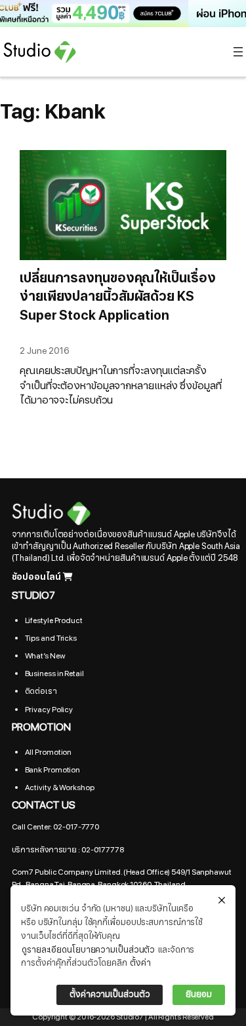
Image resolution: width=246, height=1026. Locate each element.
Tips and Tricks (51, 638)
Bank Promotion (53, 770)
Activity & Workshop (59, 787)
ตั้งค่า (140, 963)
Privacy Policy (49, 709)
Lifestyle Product (54, 620)
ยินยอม (199, 994)
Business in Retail (54, 673)
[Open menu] (238, 52)
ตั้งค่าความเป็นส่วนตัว (110, 994)
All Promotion (48, 752)
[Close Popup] (221, 900)
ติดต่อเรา (41, 691)
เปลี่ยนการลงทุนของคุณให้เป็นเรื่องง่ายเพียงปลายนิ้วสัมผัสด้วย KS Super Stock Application (117, 296)
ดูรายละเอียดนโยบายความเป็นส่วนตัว (88, 950)
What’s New (45, 656)
